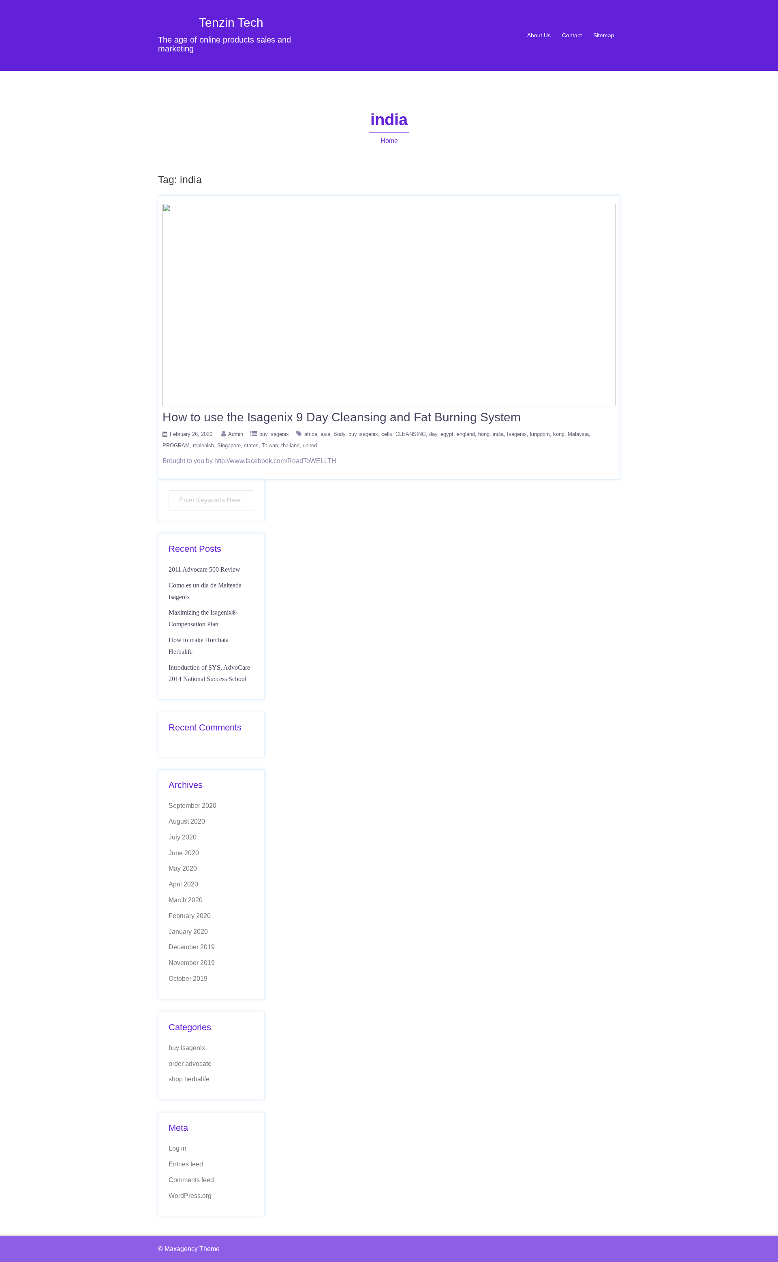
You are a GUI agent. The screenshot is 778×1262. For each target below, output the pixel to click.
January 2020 (188, 931)
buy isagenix (274, 434)
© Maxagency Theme (189, 1248)
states (251, 445)
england (466, 434)
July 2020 (183, 837)
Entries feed (186, 1164)
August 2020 (187, 821)
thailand (290, 445)
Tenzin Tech (231, 22)
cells (386, 434)
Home (389, 140)
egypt (446, 434)
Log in (177, 1148)
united (310, 445)
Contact (572, 35)
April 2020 (183, 884)
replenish (203, 445)
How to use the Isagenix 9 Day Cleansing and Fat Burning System (341, 417)
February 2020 (190, 915)
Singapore (229, 445)
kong (558, 434)
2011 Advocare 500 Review (204, 569)
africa (310, 434)
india (498, 434)
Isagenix (517, 434)
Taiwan (270, 445)
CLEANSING (410, 434)
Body (339, 434)
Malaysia (578, 434)
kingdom (540, 434)
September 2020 (192, 805)
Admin (235, 434)
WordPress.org (190, 1195)
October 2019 (188, 978)
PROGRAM (176, 445)
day (433, 434)
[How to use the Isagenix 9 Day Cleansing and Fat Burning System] (389, 304)
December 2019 (192, 947)
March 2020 (186, 900)
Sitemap (603, 35)
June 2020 (184, 853)
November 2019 (192, 962)
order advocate (190, 1063)
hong (483, 434)
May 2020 (183, 868)
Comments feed (191, 1180)
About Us (539, 35)
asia (325, 434)
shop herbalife (189, 1079)
